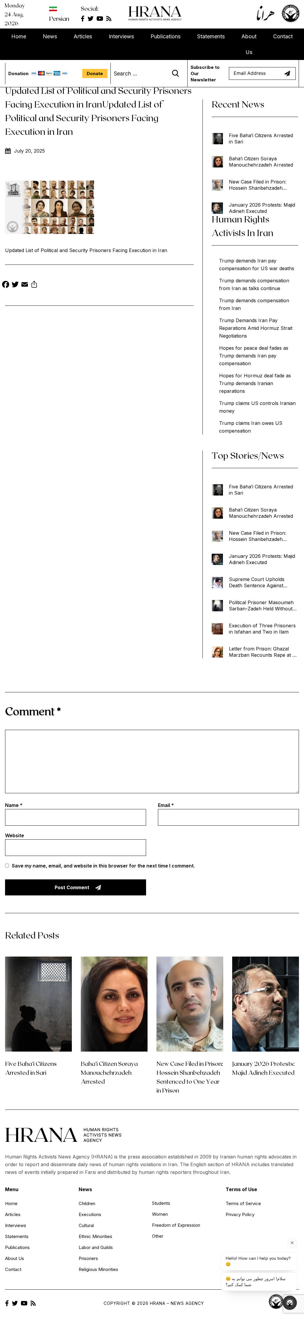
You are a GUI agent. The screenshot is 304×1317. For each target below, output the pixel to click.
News (50, 36)
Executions (90, 1214)
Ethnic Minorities (95, 1236)
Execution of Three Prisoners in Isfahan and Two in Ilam (262, 629)
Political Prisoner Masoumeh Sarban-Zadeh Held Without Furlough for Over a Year (261, 605)
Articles (83, 36)
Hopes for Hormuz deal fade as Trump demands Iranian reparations (255, 383)
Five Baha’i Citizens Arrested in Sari (261, 138)
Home (18, 36)
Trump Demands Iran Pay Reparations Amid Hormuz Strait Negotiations (255, 328)
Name (14, 805)
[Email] (24, 285)
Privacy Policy (240, 1214)
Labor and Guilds (96, 1247)
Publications (165, 36)
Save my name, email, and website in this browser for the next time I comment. (103, 866)
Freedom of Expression (176, 1225)
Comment (33, 711)
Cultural (86, 1225)
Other (157, 1236)
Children (87, 1203)
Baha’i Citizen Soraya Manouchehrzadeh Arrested (261, 162)
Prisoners (88, 1258)
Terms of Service (243, 1203)
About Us (248, 44)
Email (166, 805)
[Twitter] (15, 285)
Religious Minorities (98, 1269)
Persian (59, 18)
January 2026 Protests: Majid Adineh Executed (262, 208)
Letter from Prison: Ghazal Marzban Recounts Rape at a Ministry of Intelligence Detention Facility (262, 652)
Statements (211, 36)
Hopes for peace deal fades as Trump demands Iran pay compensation (253, 355)
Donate (95, 73)
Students (161, 1203)
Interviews (121, 36)
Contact (283, 36)
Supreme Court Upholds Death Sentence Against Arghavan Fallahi (256, 582)
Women (160, 1214)
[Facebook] (5, 285)
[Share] (34, 285)
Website (14, 835)
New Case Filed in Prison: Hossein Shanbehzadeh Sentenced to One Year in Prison (258, 185)
